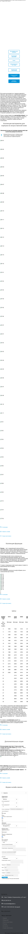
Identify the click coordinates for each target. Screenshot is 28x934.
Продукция (6, 0)
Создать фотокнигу (6, 1)
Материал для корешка (6, 824)
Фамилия (4, 864)
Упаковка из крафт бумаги (7, 816)
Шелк (3, 815)
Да (2, 820)
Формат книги (5, 797)
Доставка (3, 856)
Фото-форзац (5, 839)
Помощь (19, 0)
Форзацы (3, 835)
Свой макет (4, 832)
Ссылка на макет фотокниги (7, 844)
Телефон (4, 872)
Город (3, 870)
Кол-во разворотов (6, 801)
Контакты (23, 0)
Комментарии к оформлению (7, 848)
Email (3, 875)
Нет (2, 818)
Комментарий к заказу (6, 860)
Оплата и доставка (13, 0)
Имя (3, 867)
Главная (2, 0)
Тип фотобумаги (5, 811)
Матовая (4, 813)
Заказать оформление (7, 834)
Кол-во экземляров (6, 809)
